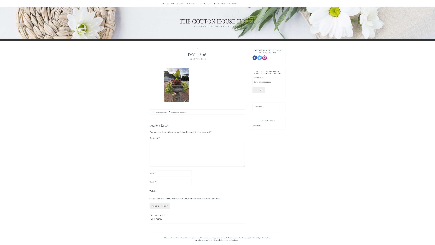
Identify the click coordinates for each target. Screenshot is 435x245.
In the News (205, 3)
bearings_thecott (178, 112)
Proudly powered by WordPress (207, 240)
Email (153, 182)
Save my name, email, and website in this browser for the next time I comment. (186, 198)
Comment (155, 138)
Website (153, 191)
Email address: (258, 78)
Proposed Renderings (226, 3)
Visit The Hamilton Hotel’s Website (178, 3)
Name (153, 173)
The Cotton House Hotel (217, 21)
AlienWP (236, 240)
